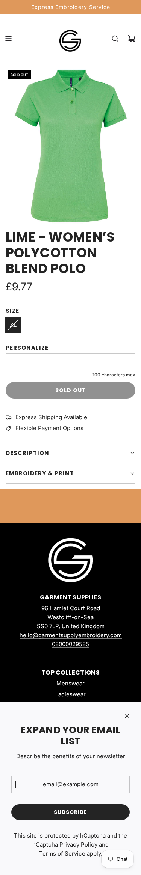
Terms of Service (62, 853)
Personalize (27, 348)
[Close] (127, 716)
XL (13, 324)
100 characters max (113, 375)
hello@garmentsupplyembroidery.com (71, 635)
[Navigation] (8, 38)
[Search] (115, 38)
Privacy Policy (78, 844)
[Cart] (131, 38)
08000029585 (70, 644)
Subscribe (70, 812)
